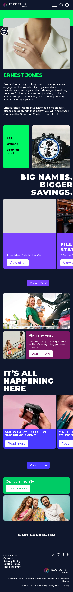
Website (12, 144)
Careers (8, 558)
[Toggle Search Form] (61, 5)
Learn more (40, 354)
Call (9, 137)
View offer (18, 263)
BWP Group (62, 585)
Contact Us (10, 555)
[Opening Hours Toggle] (67, 5)
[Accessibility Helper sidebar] (4, 31)
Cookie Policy (11, 563)
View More (38, 283)
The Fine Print (12, 566)
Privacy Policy (12, 561)
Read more (16, 443)
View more (38, 465)
